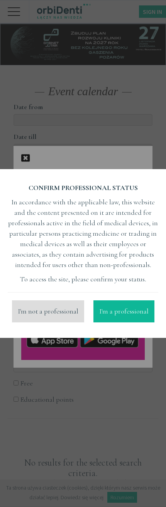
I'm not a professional (48, 311)
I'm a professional (124, 311)
